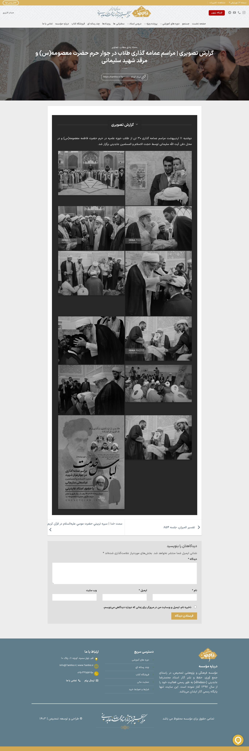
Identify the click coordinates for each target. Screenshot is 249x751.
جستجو (185, 23)
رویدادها (106, 23)
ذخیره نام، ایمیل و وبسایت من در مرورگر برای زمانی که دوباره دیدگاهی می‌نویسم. (147, 607)
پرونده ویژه (152, 23)
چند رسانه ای (93, 23)
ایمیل (143, 590)
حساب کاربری (8, 12)
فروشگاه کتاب (78, 23)
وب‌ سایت (91, 590)
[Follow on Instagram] (243, 12)
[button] (217, 2)
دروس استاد (135, 23)
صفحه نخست (199, 23)
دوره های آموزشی (171, 23)
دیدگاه (192, 559)
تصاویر (115, 47)
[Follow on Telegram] (229, 12)
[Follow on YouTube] (234, 12)
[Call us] (239, 12)
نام (194, 590)
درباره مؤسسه (62, 23)
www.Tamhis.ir (85, 665)
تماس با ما (47, 23)
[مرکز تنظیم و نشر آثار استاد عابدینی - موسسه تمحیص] (124, 12)
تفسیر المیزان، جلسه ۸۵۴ (180, 527)
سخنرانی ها (118, 23)
